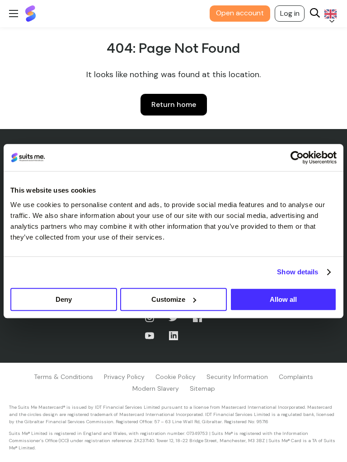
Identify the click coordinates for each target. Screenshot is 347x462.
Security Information (237, 377)
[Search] (315, 13)
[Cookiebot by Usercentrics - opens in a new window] (297, 157)
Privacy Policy (124, 377)
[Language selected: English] (329, 14)
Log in (290, 13)
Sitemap (202, 388)
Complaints (296, 377)
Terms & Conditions (63, 377)
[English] (329, 14)
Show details (297, 272)
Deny (64, 299)
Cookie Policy (175, 377)
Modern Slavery (155, 388)
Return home (173, 104)
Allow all (283, 299)
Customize (168, 299)
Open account (240, 13)
